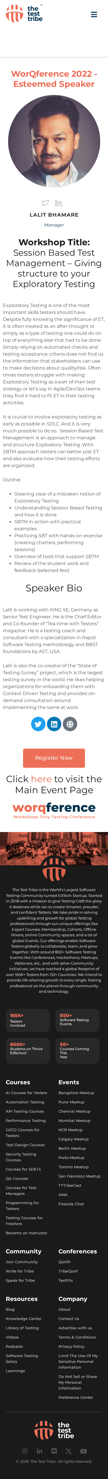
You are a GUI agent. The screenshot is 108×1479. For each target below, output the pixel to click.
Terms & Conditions (77, 1337)
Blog (10, 1309)
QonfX (64, 1261)
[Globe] (70, 724)
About (64, 1309)
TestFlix (65, 1280)
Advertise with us (75, 1328)
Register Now (54, 758)
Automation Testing (25, 1102)
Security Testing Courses (21, 1157)
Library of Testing (22, 1328)
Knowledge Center (23, 1318)
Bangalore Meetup (76, 1092)
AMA (63, 1194)
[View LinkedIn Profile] (58, 204)
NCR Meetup (70, 1129)
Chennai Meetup (74, 1111)
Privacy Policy (71, 1346)
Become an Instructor (26, 1233)
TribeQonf (68, 1271)
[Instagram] (25, 1451)
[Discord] (54, 1451)
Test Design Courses (25, 1144)
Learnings (15, 1370)
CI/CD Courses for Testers (22, 1132)
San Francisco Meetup (79, 1176)
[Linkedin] (54, 724)
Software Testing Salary (22, 1358)
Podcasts (14, 1346)
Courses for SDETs (23, 1169)
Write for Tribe (20, 1271)
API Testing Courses (25, 1111)
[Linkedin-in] (39, 1451)
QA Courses (17, 1178)
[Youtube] (83, 1451)
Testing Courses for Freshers (24, 1220)
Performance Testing (26, 1120)
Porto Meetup (71, 1157)
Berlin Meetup (72, 1148)
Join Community (22, 1261)
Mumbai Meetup (74, 1120)
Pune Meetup (71, 1102)
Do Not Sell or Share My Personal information (77, 1382)
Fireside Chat (71, 1204)
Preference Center (75, 1397)
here (42, 779)
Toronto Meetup (73, 1166)
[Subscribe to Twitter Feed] (46, 204)
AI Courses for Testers (26, 1092)
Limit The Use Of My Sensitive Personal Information (78, 1361)
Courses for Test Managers (21, 1190)
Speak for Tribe (20, 1280)
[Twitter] (38, 724)
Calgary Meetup (73, 1139)
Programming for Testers (22, 1205)
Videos (12, 1337)
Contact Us (68, 1318)
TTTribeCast (69, 1185)
